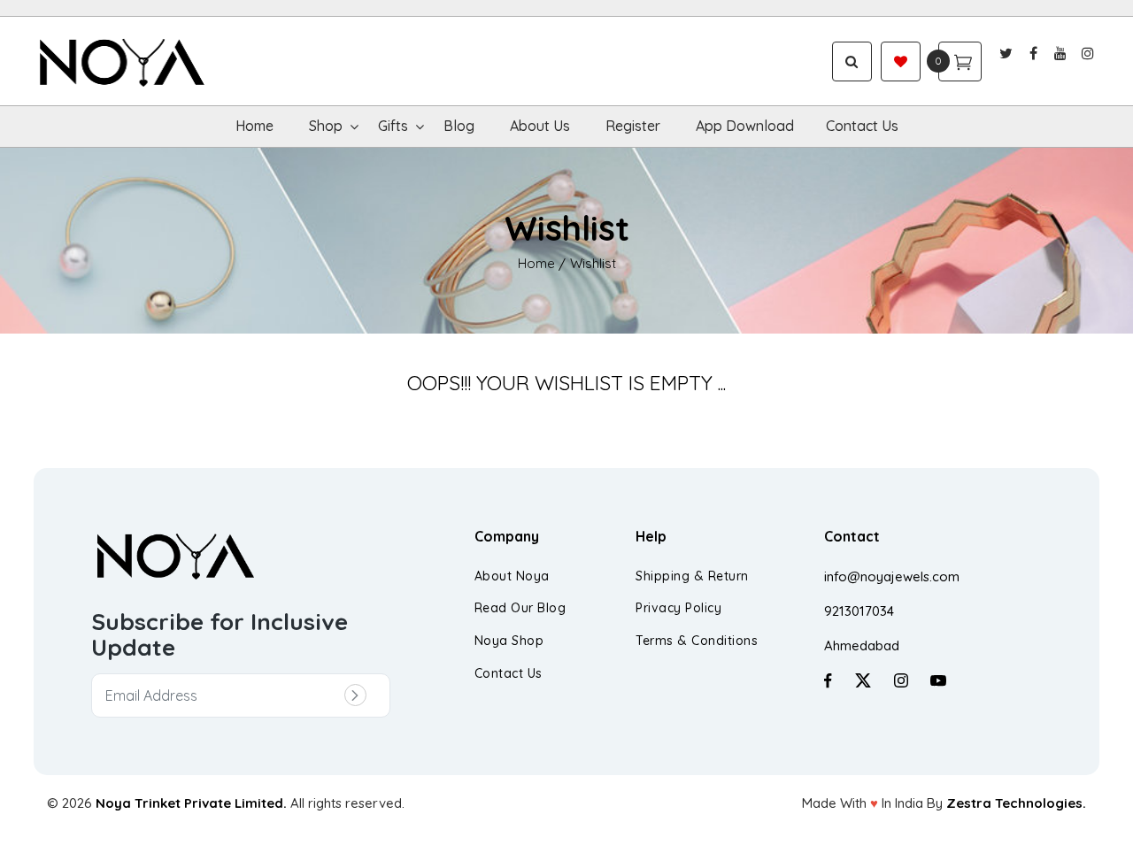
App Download (745, 125)
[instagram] (1088, 53)
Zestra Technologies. (1016, 803)
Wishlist (593, 263)
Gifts (393, 125)
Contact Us (862, 125)
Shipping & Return (692, 576)
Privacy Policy (678, 608)
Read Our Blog (520, 608)
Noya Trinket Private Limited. (191, 803)
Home (254, 125)
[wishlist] (901, 61)
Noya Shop (509, 641)
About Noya (512, 576)
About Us (540, 125)
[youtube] (1061, 53)
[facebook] (1033, 53)
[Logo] (167, 61)
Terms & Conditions (697, 641)
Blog (458, 125)
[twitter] (1006, 53)
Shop (326, 125)
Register (632, 125)
